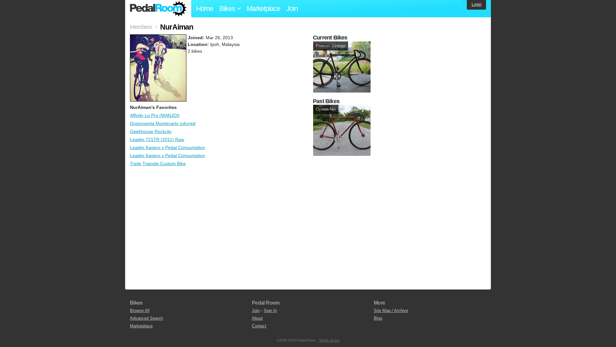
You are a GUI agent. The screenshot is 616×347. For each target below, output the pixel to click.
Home (204, 8)
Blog (378, 318)
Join (291, 8)
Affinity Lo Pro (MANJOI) (155, 115)
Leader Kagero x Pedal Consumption (167, 147)
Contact (259, 326)
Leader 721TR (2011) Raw (157, 139)
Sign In (270, 310)
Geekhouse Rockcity (151, 131)
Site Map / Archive (391, 310)
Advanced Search (146, 318)
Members (141, 27)
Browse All (140, 310)
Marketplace (263, 8)
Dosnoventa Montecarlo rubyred (162, 123)
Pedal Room (158, 8)
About (257, 318)
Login (477, 4)
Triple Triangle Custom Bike (158, 163)
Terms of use (329, 340)
